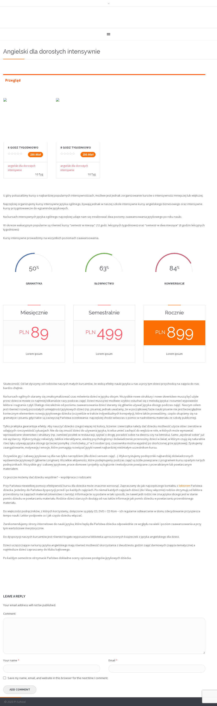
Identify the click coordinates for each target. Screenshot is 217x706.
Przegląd (13, 80)
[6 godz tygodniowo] (25, 118)
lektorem (184, 486)
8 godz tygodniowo (75, 147)
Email (112, 660)
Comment (9, 613)
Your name (11, 660)
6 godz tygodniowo (23, 147)
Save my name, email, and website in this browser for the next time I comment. (58, 678)
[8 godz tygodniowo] (78, 118)
